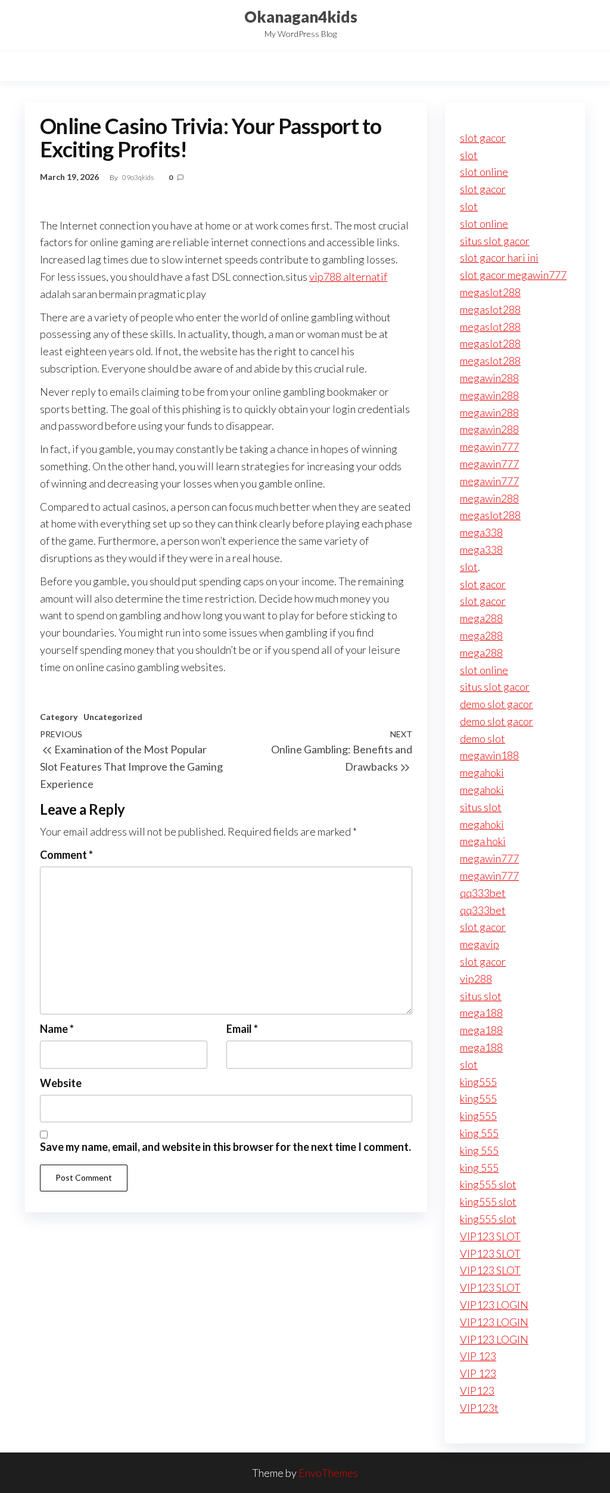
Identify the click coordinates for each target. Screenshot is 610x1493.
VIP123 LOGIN (494, 1304)
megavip (479, 944)
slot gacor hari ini (499, 257)
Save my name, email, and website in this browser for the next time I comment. (225, 1146)
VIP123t (479, 1407)
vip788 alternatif (348, 276)
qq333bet (483, 892)
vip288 (476, 978)
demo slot (482, 738)
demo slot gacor (496, 703)
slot (469, 155)
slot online (484, 171)
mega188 (481, 1012)
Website (61, 1083)
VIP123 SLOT (490, 1236)
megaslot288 (490, 292)
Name (57, 1028)
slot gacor (483, 137)
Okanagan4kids (300, 16)
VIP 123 (478, 1355)
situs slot (481, 807)
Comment (66, 854)
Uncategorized (112, 717)
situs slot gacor (495, 240)
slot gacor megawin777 (513, 274)
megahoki (482, 772)
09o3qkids (138, 177)
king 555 (479, 1133)
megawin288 (489, 377)
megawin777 (489, 446)
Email (242, 1028)
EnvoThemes (328, 1472)
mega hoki (483, 841)
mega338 (481, 532)
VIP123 (477, 1390)
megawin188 (489, 755)
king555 (478, 1081)
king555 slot (488, 1184)
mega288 (481, 618)
